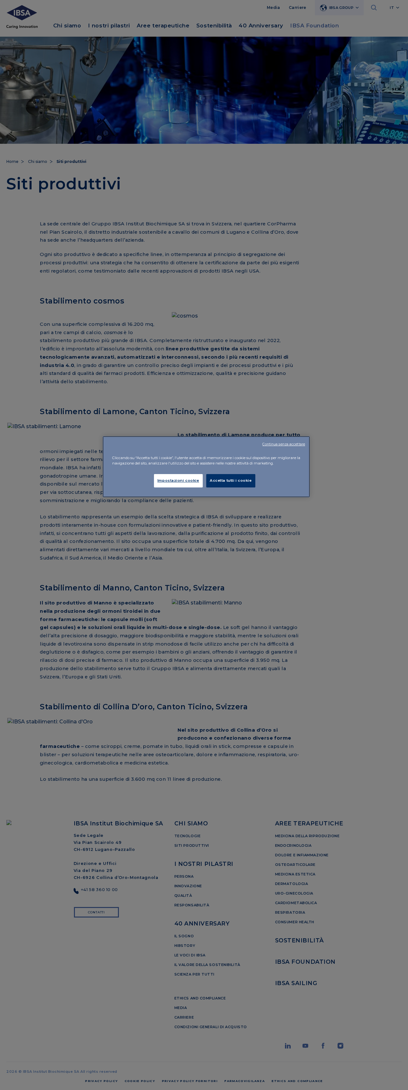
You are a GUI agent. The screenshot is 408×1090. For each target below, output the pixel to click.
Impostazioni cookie (178, 480)
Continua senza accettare (283, 444)
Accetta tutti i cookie (231, 480)
